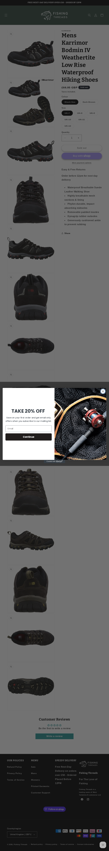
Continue (28, 436)
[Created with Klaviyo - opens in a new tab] (54, 461)
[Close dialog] (103, 391)
